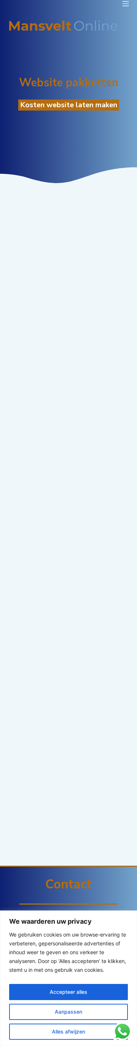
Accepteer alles (68, 992)
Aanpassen (68, 1012)
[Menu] (125, 3)
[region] (68, 978)
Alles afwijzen (68, 1031)
